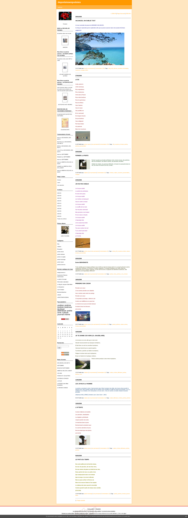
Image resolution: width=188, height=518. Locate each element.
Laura (58, 182)
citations (59, 246)
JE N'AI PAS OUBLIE (82, 184)
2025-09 (59, 195)
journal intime (63, 314)
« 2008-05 (113, 13)
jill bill (58, 146)
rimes (115, 274)
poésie (60, 307)
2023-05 (59, 213)
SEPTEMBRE (65, 154)
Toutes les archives (62, 218)
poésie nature (60, 262)
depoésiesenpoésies (69, 2)
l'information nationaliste (62, 281)
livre (59, 312)
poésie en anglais (61, 256)
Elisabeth (59, 156)
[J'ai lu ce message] (186, 516)
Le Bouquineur (60, 287)
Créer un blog (90, 508)
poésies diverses (61, 264)
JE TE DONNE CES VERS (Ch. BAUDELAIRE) (90, 335)
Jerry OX (59, 150)
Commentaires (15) (104, 144)
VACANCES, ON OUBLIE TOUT (85, 20)
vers (122, 274)
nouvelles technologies (123, 68)
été (113, 144)
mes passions (60, 185)
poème (68, 305)
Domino (59, 180)
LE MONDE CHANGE (62, 387)
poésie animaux (61, 254)
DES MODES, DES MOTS (63, 363)
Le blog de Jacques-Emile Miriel (64, 284)
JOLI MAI (59, 373)
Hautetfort (98, 508)
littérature (61, 310)
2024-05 (59, 200)
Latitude (59, 294)
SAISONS (65, 47)
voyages (83, 70)
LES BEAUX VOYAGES (62, 378)
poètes (60, 305)
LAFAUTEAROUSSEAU (63, 297)
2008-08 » (128, 13)
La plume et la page (61, 279)
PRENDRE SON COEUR (83, 283)
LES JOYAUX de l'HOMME (83, 383)
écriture (61, 309)
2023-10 (59, 203)
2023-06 (59, 211)
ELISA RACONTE (65, 129)
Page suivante (81, 500)
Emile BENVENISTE (81, 262)
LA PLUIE (59, 381)
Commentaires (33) (99, 68)
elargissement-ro (61, 272)
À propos (65, 24)
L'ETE (77, 79)
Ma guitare (59, 249)
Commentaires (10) (104, 448)
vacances (77, 70)
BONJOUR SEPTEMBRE (63, 368)
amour (113, 251)
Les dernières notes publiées (94, 511)
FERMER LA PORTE (81, 155)
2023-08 (59, 208)
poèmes (68, 307)
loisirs (86, 70)
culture (65, 312)
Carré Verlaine (60, 289)
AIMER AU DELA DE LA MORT (64, 370)
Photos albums (61, 223)
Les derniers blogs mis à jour (80, 511)
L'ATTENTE (79, 407)
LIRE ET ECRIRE (65, 236)
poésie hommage (61, 259)
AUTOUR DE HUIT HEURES (65, 104)
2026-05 (59, 193)
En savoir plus (126, 516)
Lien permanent (90, 68)
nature (128, 251)
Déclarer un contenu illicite (68, 513)
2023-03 (59, 216)
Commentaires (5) (104, 251)
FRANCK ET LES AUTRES (63, 375)
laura (58, 137)
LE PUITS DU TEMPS (82, 459)
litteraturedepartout (61, 292)
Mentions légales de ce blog (81, 513)
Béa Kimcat (60, 141)
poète (69, 310)
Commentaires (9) (104, 324)
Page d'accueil (121, 13)
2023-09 (59, 205)
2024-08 (59, 198)
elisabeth (59, 166)
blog (58, 244)
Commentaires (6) (101, 172)
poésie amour (60, 251)
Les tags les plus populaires (108, 511)
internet (115, 68)
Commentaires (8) (101, 274)
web (112, 68)
